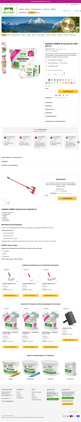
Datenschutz (34, 397)
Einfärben (29, 34)
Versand (6, 4)
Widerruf (33, 395)
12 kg (55, 74)
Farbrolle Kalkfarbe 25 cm (48, 283)
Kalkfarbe (21, 9)
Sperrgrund (48, 34)
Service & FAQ (66, 10)
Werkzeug (34, 34)
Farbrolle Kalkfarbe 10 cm (28, 283)
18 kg (62, 74)
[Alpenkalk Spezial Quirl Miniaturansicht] (6, 202)
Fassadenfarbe (23, 12)
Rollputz (27, 9)
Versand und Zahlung (36, 392)
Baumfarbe (60, 34)
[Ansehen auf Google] (5, 137)
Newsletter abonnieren (53, 399)
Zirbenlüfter (65, 34)
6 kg (48, 74)
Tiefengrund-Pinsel (67, 328)
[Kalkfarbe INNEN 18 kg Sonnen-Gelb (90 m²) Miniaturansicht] (4, 44)
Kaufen (32, 12)
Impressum (19, 395)
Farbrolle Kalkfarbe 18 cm (9, 283)
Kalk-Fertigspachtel (36, 9)
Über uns (19, 394)
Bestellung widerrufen (67, 403)
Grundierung (46, 9)
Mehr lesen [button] (37, 147)
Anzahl (46, 88)
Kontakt (17, 4)
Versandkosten (64, 190)
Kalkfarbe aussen (72, 34)
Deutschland (74, 4)
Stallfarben (54, 34)
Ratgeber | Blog (12, 4)
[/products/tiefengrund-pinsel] (70, 318)
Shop (2, 4)
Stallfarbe (53, 9)
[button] (2, 142)
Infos (38, 12)
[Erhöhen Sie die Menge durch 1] (55, 91)
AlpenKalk (4, 285)
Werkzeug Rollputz (41, 34)
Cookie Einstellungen (36, 399)
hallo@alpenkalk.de (9, 401)
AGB (33, 394)
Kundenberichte (20, 397)
